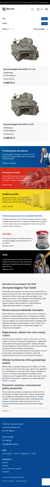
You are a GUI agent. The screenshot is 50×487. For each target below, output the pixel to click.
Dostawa (5, 466)
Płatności (5, 462)
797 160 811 (7, 440)
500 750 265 (7, 437)
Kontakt (33, 453)
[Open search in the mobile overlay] (32, 9)
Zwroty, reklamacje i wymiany (12, 469)
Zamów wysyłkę (7, 206)
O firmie (16, 453)
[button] (6, 411)
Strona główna (7, 453)
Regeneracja (25, 453)
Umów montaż (7, 185)
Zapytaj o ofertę (7, 246)
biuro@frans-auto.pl (10, 444)
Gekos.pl (24, 481)
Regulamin (5, 472)
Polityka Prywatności (8, 481)
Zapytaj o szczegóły (9, 163)
